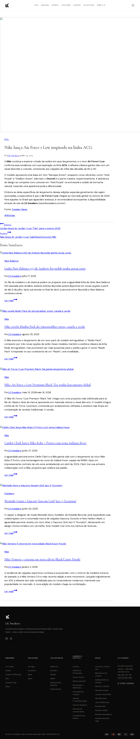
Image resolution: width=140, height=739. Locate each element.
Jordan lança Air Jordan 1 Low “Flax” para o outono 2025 (30, 227)
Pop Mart (53, 670)
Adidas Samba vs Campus (102, 681)
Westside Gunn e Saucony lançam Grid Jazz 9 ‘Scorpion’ (40, 501)
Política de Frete (79, 681)
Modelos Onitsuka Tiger (102, 719)
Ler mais (10, 300)
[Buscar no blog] (133, 5)
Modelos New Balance (103, 714)
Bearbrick (54, 666)
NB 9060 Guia (101, 698)
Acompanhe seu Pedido (79, 717)
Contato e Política (77, 657)
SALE (36, 5)
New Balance (11, 260)
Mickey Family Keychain (55, 683)
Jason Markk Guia (102, 702)
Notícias (9, 215)
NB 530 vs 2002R (102, 686)
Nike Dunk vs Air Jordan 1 (101, 674)
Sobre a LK (101, 5)
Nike (6, 139)
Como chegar (127, 683)
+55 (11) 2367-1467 (125, 678)
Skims (30, 678)
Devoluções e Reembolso (78, 686)
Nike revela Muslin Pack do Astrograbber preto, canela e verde (44, 327)
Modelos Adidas (101, 710)
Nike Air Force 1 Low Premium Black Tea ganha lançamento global (47, 385)
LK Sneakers (13, 155)
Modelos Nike (100, 706)
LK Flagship (123, 658)
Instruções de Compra (78, 693)
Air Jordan (9, 666)
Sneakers (45, 5)
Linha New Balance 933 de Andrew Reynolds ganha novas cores (44, 268)
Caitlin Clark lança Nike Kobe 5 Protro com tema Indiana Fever (45, 443)
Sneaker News (19, 209)
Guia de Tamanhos (80, 705)
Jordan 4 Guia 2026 (103, 694)
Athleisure (66, 5)
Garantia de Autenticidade (78, 710)
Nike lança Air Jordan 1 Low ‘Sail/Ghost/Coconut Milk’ (28, 235)
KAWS (52, 678)
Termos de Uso (78, 677)
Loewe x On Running (13, 674)
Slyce (30, 674)
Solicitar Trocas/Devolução (80, 699)
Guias (97, 658)
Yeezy (7, 686)
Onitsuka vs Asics (102, 690)
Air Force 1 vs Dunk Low (102, 667)
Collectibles (88, 5)
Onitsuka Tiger (11, 682)
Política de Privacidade (77, 671)
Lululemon (32, 670)
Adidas (8, 670)
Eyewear (77, 5)
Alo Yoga (31, 666)
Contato (76, 666)
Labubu (53, 674)
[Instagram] (6, 639)
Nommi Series (55, 689)
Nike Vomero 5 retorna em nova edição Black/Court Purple (42, 559)
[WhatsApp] (11, 639)
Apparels (55, 5)
